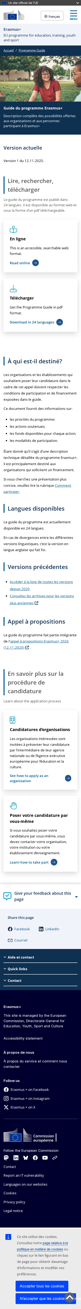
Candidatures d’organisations (40, 729)
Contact (10, 1166)
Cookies (10, 1193)
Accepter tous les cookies (42, 1286)
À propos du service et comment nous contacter (35, 1064)
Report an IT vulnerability (24, 1175)
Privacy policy (14, 1202)
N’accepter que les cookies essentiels (48, 1298)
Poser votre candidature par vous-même (39, 818)
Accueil (9, 50)
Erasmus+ (12, 1007)
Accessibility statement (23, 1038)
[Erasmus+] (14, 15)
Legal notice (13, 1210)
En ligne (18, 239)
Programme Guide (32, 50)
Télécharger (22, 298)
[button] (19, 929)
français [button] (54, 16)
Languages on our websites (25, 1184)
